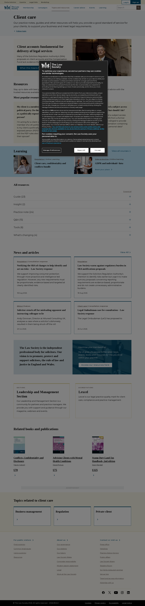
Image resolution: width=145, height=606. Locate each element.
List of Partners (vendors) (51, 143)
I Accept (97, 150)
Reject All (81, 150)
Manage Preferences (51, 150)
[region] (73, 109)
